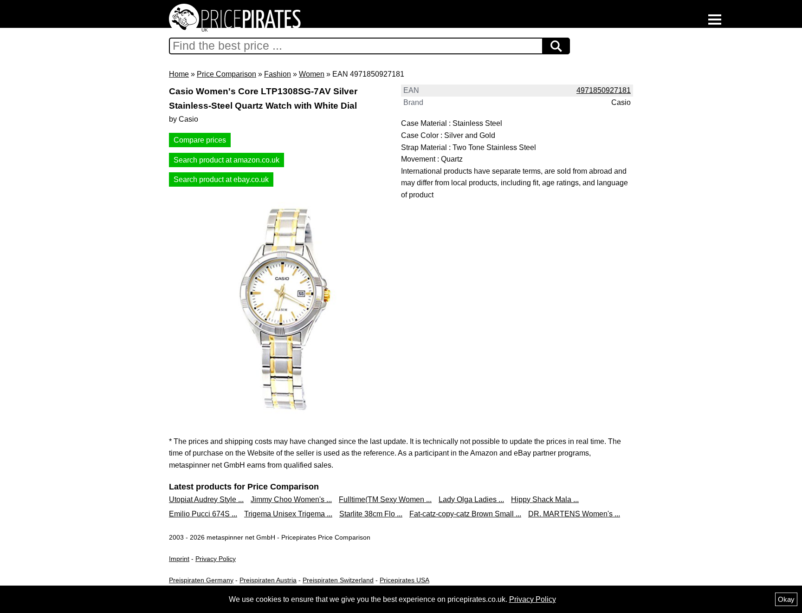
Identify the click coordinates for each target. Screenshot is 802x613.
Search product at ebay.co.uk (221, 179)
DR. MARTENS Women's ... (574, 514)
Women (311, 74)
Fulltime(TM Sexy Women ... (385, 499)
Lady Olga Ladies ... (471, 499)
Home (179, 74)
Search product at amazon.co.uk (226, 160)
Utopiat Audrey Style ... (206, 499)
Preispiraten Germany (201, 580)
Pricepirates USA (404, 580)
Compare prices (200, 140)
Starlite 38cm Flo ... (370, 514)
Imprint (179, 558)
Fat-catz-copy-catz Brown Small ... (465, 514)
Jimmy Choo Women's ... (291, 499)
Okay (786, 599)
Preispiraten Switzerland (338, 580)
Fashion (277, 74)
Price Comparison (226, 74)
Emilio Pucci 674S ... (203, 514)
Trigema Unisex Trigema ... (288, 514)
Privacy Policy (215, 558)
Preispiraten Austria (268, 580)
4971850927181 (603, 90)
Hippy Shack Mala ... (545, 499)
